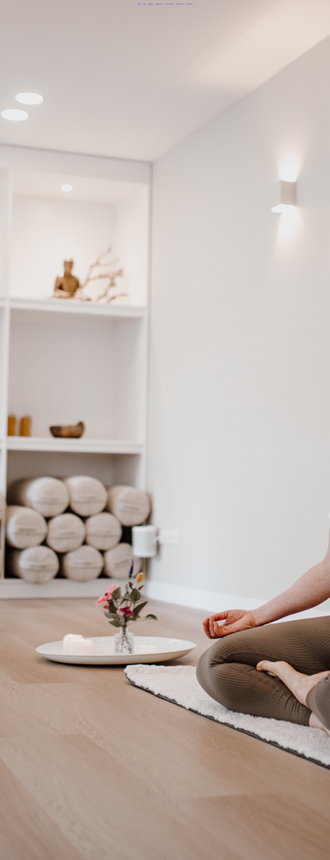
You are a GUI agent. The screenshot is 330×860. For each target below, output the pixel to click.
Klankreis (150, 4)
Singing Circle (159, 4)
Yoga (144, 4)
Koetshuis (189, 4)
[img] (165, 430)
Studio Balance (179, 4)
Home (139, 4)
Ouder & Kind (169, 4)
